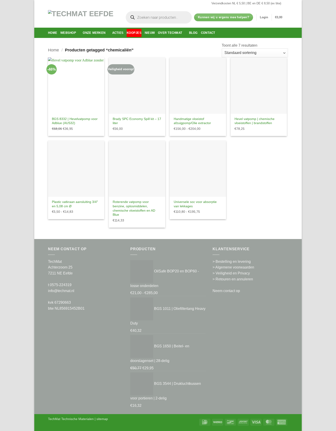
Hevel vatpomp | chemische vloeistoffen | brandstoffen (255, 121)
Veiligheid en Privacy (233, 273)
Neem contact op (226, 291)
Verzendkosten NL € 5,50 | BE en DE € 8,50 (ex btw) (246, 3)
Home (52, 33)
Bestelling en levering (233, 261)
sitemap (102, 419)
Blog (193, 33)
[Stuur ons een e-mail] (285, 3)
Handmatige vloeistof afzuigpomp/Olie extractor (192, 121)
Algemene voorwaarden (234, 267)
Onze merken (94, 33)
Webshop (68, 33)
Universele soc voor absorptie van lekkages (195, 204)
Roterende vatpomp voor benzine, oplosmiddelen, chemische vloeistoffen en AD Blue (134, 208)
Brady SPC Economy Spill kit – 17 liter (137, 121)
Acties (118, 33)
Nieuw (150, 33)
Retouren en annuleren (234, 279)
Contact (208, 33)
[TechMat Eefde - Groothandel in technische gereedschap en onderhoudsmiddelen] (82, 17)
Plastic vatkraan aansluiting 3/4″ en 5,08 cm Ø (75, 204)
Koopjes (134, 33)
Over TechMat (170, 33)
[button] (264, 17)
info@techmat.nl (61, 291)
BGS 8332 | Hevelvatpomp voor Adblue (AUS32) (75, 121)
